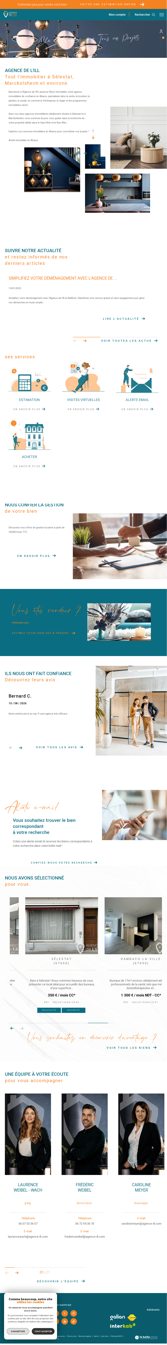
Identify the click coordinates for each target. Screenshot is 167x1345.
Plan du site (71, 1336)
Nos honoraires (59, 1336)
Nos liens (105, 1336)
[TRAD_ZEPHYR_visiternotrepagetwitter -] (64, 1313)
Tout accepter (43, 1331)
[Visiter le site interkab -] (123, 1325)
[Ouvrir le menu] (161, 14)
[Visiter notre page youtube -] (64, 1321)
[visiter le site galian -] (117, 1317)
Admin (96, 1336)
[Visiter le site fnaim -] (131, 1317)
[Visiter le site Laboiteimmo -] (146, 1338)
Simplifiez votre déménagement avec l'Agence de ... (63, 278)
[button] (85, 340)
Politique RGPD (116, 1336)
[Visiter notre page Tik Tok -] (73, 1321)
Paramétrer (18, 1331)
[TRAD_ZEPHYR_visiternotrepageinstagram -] (73, 1313)
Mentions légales (85, 1336)
